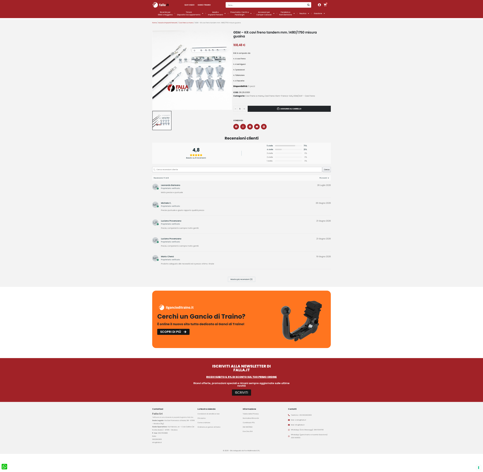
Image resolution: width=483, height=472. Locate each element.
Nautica (302, 13)
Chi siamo (201, 418)
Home (154, 23)
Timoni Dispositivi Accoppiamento (188, 13)
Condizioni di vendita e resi (208, 414)
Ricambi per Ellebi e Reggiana (165, 13)
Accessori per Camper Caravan (264, 13)
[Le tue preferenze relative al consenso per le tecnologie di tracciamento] (478, 467)
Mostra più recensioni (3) (242, 279)
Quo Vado (189, 5)
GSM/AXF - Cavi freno (304, 95)
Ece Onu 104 (248, 431)
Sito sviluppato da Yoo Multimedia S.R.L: (245, 450)
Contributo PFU (249, 422)
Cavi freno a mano (186, 23)
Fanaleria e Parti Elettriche (285, 13)
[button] (236, 126)
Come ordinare (203, 422)
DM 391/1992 (247, 427)
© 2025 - (226, 450)
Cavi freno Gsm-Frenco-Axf (278, 95)
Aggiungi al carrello (290, 109)
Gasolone (318, 13)
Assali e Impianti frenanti (167, 23)
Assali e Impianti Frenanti (215, 13)
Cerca (326, 169)
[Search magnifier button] (308, 5)
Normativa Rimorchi (251, 418)
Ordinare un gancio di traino (208, 427)
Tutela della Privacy (251, 414)
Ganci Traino (204, 5)
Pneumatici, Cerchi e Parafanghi (239, 13)
